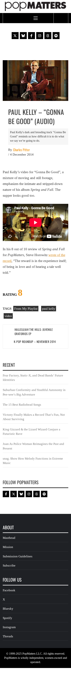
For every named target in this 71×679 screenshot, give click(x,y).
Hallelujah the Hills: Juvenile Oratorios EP (34, 331)
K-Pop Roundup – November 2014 (35, 341)
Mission (8, 547)
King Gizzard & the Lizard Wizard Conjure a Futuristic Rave (31, 432)
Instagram (9, 627)
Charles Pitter (21, 150)
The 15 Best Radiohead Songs (22, 404)
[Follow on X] (15, 35)
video (8, 316)
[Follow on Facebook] (31, 35)
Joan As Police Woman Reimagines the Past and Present (33, 446)
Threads (8, 636)
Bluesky (8, 608)
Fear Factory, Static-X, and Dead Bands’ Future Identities (33, 378)
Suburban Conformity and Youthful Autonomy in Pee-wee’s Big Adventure (34, 392)
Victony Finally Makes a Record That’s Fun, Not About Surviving (34, 417)
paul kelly (48, 308)
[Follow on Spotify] (56, 35)
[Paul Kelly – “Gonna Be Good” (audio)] (35, 80)
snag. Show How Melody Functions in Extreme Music (33, 461)
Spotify (7, 618)
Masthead (9, 538)
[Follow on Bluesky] (23, 35)
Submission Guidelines (17, 556)
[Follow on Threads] (47, 35)
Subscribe (9, 565)
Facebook (9, 590)
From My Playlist (26, 308)
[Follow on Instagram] (39, 35)
